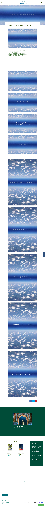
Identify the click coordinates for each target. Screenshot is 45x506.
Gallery (25, 478)
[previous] (2, 450)
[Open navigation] (1, 2)
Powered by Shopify (5, 503)
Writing (25, 479)
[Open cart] (43, 2)
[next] (29, 450)
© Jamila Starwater (6, 502)
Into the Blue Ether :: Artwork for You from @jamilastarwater (20, 428)
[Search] (41, 2)
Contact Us (25, 484)
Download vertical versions (22, 62)
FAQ (24, 481)
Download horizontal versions (22, 61)
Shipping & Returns (26, 482)
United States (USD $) (5, 500)
